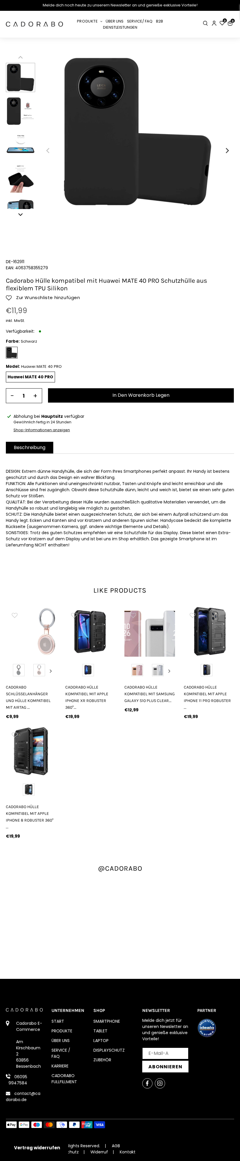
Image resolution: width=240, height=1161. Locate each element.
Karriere (60, 1066)
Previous (11, 671)
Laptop (101, 1040)
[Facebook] (147, 1083)
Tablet (100, 1031)
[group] (31, 631)
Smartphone (106, 1021)
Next (51, 671)
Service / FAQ (61, 1053)
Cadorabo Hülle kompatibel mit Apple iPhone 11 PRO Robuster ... (207, 697)
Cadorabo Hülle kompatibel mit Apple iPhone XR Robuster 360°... (86, 697)
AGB (116, 1146)
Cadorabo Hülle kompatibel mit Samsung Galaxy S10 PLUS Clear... (149, 694)
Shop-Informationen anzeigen (41, 429)
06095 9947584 (17, 1080)
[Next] (226, 150)
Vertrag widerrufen (37, 1148)
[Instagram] (160, 1083)
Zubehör (102, 1060)
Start (58, 1021)
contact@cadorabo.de (23, 1097)
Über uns (61, 1040)
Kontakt (128, 1152)
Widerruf (99, 1152)
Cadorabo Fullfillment (64, 1079)
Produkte (62, 1031)
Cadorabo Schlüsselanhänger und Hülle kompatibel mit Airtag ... (28, 697)
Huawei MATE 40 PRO (30, 377)
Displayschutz (109, 1050)
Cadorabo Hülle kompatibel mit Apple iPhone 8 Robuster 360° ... (30, 816)
